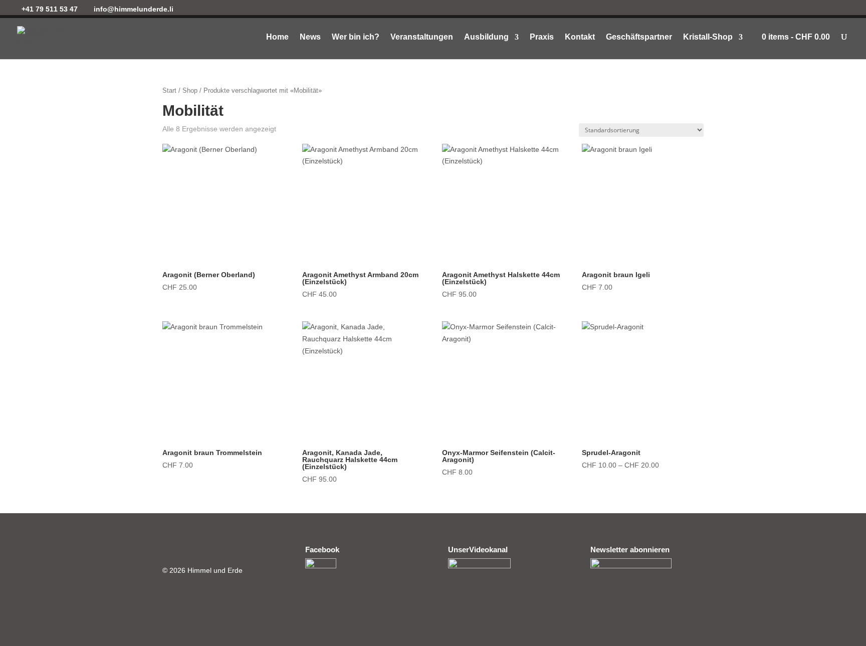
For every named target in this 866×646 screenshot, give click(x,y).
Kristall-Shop (708, 37)
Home (277, 37)
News (310, 37)
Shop (189, 90)
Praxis (542, 37)
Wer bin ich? (355, 37)
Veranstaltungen (421, 37)
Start (169, 90)
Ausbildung (486, 37)
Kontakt (580, 37)
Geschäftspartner (639, 37)
